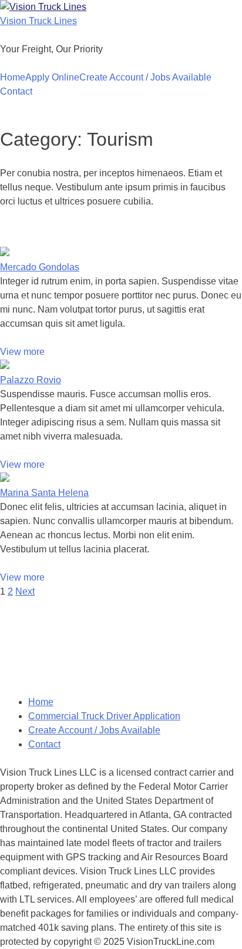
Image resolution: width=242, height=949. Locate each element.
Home (12, 77)
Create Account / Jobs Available (145, 77)
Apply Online (52, 77)
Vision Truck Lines (38, 21)
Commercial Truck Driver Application (104, 716)
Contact (16, 91)
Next (25, 591)
